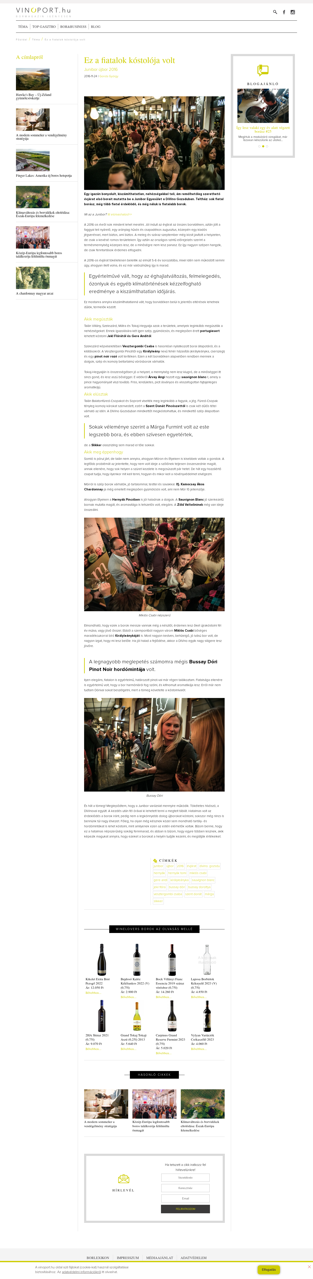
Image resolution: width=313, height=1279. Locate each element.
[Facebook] (284, 12)
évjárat (191, 866)
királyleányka (180, 880)
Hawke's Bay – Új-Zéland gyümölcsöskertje (33, 96)
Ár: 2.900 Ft (129, 992)
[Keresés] (275, 12)
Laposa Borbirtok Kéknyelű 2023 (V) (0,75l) (204, 983)
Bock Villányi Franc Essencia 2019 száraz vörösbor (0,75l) (170, 983)
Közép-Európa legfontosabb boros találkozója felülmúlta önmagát (39, 254)
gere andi (160, 880)
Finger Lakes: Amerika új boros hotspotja (44, 175)
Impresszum (128, 1257)
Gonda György (108, 76)
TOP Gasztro (44, 26)
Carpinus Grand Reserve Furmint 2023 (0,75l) (170, 1039)
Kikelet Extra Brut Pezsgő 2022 (98, 981)
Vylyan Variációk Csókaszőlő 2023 (202, 1037)
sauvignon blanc (203, 880)
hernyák (159, 873)
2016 (180, 866)
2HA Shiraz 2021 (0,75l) (97, 1037)
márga (209, 894)
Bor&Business (73, 26)
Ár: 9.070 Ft (94, 1043)
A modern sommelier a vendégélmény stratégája (41, 137)
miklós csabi (198, 873)
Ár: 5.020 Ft (164, 1048)
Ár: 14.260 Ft (165, 992)
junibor (158, 866)
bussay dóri (177, 887)
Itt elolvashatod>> (120, 214)
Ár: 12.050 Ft (94, 987)
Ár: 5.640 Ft (129, 1043)
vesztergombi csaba (168, 894)
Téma (23, 26)
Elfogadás (269, 1270)
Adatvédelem (194, 1257)
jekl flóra (160, 887)
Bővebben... (93, 992)
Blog (96, 26)
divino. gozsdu (210, 866)
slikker (158, 901)
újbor (170, 866)
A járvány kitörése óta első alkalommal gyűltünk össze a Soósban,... (263, 133)
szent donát (193, 894)
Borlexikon (98, 1257)
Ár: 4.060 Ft (199, 1043)
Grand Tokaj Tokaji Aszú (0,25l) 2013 (133, 1037)
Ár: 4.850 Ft (199, 992)
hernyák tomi (177, 873)
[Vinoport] (292, 12)
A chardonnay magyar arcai (34, 293)
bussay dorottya (199, 887)
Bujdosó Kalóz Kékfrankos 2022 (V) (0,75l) (135, 983)
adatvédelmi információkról (81, 1272)
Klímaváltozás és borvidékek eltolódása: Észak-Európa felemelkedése (43, 214)
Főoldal (21, 39)
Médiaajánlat (159, 1257)
